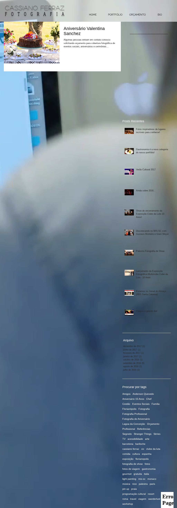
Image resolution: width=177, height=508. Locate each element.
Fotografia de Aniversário (136, 419)
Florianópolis (129, 409)
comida (126, 453)
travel (133, 498)
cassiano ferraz (130, 448)
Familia (156, 404)
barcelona (127, 443)
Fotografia (144, 409)
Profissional (128, 428)
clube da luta (153, 448)
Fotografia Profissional (134, 414)
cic (142, 448)
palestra (143, 483)
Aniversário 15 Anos (133, 399)
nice (134, 483)
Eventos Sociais (141, 404)
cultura (136, 453)
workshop (127, 503)
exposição (127, 458)
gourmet (127, 473)
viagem (142, 498)
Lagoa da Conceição (133, 424)
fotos (147, 463)
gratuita (138, 473)
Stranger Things (142, 433)
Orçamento (153, 424)
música (126, 483)
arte (147, 438)
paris (152, 483)
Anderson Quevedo (143, 394)
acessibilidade (135, 438)
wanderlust (154, 498)
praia (134, 488)
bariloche (140, 443)
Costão (126, 404)
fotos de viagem (131, 468)
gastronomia (149, 468)
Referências (143, 428)
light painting (129, 478)
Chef (148, 399)
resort (151, 493)
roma (125, 498)
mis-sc (141, 478)
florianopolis (142, 458)
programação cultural (134, 493)
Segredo (127, 433)
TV (123, 438)
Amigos (126, 394)
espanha (146, 453)
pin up (125, 488)
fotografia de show (132, 463)
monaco (151, 478)
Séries (156, 433)
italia (146, 473)
